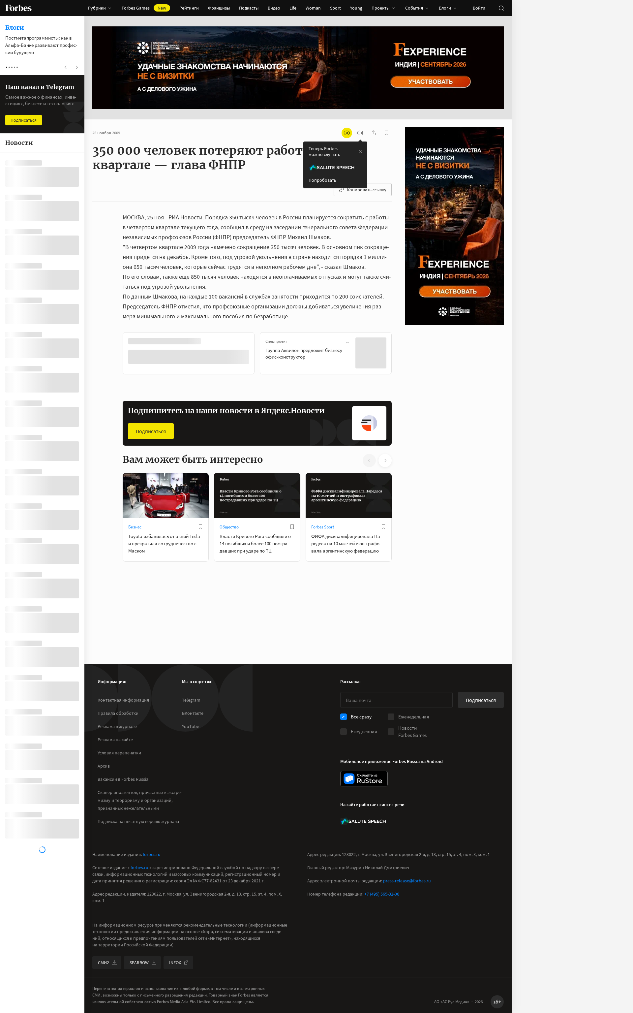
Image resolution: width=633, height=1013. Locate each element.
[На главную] (18, 8)
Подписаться (151, 430)
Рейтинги (189, 8)
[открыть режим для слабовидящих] (347, 133)
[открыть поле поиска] (501, 8)
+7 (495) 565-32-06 (381, 894)
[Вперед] (402, 354)
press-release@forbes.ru (407, 881)
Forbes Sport (322, 526)
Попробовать (322, 180)
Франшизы (219, 8)
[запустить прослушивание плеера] (360, 133)
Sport (335, 8)
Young (356, 8)
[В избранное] (210, 341)
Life (292, 8)
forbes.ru (152, 854)
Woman (313, 8)
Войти (479, 8)
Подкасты (248, 8)
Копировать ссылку (366, 190)
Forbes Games (144, 8)
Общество (229, 526)
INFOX (175, 963)
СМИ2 (103, 963)
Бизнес (134, 526)
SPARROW (139, 963)
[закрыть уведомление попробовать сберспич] (360, 151)
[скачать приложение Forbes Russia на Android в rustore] (364, 779)
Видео (274, 8)
